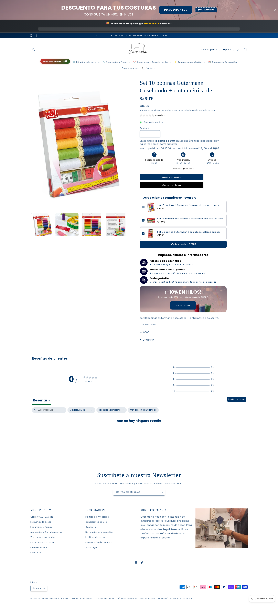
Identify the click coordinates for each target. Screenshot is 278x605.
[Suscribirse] (162, 492)
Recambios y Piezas (41, 527)
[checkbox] (143, 410)
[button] (33, 49)
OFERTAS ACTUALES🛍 (41, 516)
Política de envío (148, 598)
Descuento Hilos (175, 9)
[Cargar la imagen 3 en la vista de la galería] (91, 224)
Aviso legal (188, 598)
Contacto (35, 552)
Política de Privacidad (97, 516)
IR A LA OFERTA (183, 305)
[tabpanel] (139, 430)
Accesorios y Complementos (46, 532)
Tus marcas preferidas (42, 537)
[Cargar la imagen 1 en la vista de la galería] (42, 224)
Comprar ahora (171, 185)
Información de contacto (99, 542)
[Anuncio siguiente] (181, 35)
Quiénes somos (38, 547)
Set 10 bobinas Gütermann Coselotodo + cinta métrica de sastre (190, 205)
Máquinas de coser (40, 521)
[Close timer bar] (275, 10)
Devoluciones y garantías (99, 532)
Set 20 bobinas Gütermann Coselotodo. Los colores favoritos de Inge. (190, 218)
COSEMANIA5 (207, 9)
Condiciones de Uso (96, 521)
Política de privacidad (105, 598)
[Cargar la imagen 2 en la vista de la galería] (66, 224)
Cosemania (43, 598)
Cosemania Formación (42, 542)
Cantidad (144, 128)
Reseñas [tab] (41, 400)
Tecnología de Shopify (59, 598)
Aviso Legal (91, 547)
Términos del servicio (128, 598)
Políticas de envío (95, 537)
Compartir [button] (148, 339)
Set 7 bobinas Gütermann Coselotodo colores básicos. (189, 232)
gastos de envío (173, 110)
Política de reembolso (82, 598)
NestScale (189, 168)
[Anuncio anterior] (96, 35)
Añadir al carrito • (183, 244)
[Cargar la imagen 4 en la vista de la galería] (115, 224)
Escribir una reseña (236, 399)
